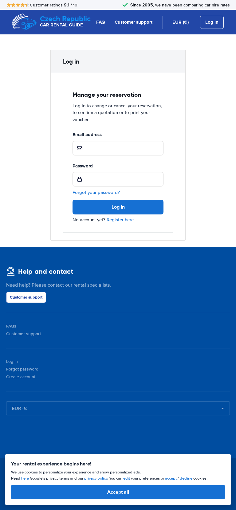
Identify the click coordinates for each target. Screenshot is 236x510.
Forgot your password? (96, 192)
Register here (120, 219)
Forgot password (22, 369)
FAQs (11, 326)
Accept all (118, 492)
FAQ (100, 22)
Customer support (133, 22)
